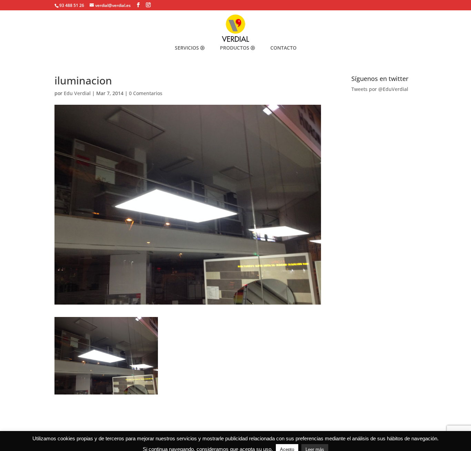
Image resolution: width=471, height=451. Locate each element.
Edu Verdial (77, 93)
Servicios (187, 47)
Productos (234, 47)
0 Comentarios (145, 93)
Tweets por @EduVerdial (379, 89)
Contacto (283, 47)
